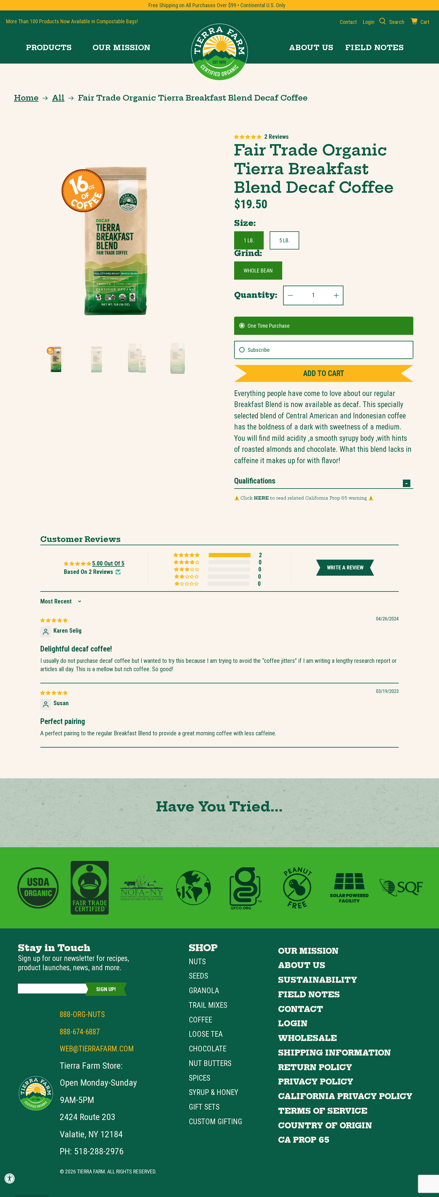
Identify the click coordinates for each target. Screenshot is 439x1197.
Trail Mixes (208, 1005)
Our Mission (122, 47)
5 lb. (284, 240)
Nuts (197, 961)
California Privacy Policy (345, 1096)
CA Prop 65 (303, 1140)
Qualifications (254, 481)
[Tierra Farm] (219, 52)
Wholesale (307, 1038)
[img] (53, 620)
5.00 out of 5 (108, 563)
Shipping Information (334, 1053)
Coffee (200, 1020)
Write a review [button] (345, 567)
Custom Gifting (215, 1121)
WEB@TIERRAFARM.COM (97, 1049)
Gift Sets (204, 1107)
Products (49, 47)
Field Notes (374, 47)
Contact (348, 22)
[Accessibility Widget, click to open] (9, 1178)
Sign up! (106, 989)
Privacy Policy (315, 1082)
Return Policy (315, 1067)
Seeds (198, 976)
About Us (311, 47)
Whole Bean (258, 270)
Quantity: (255, 295)
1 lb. (249, 240)
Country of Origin (325, 1125)
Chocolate (207, 1049)
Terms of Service (322, 1111)
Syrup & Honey (213, 1092)
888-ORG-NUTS (82, 1014)
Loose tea (206, 1034)
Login (293, 1023)
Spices (199, 1078)
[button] (247, 137)
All (58, 98)
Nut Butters (210, 1063)
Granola (204, 990)
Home (26, 98)
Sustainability (317, 980)
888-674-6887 (80, 1031)
